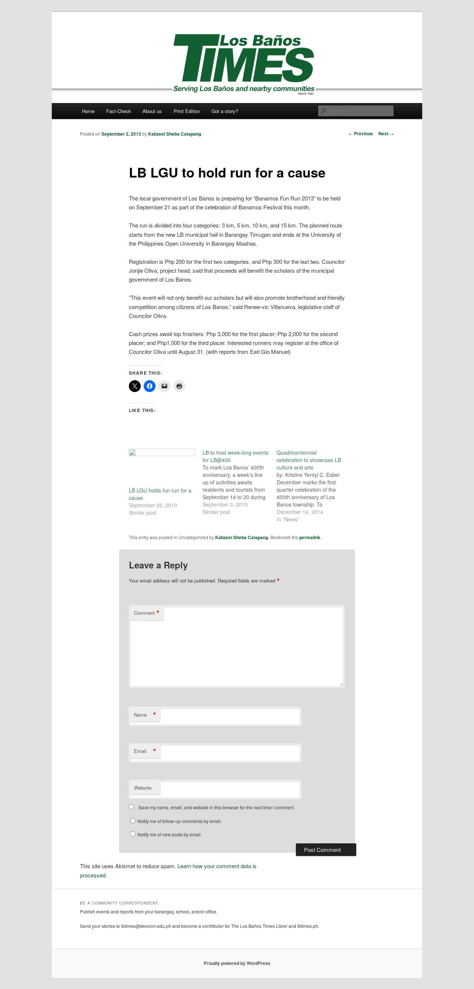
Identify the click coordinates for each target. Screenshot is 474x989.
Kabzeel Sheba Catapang (174, 133)
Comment (147, 613)
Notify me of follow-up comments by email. (179, 821)
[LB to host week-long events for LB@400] (239, 482)
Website (142, 787)
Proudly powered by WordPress (237, 963)
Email (145, 751)
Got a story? (224, 111)
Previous (360, 133)
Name (145, 715)
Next (386, 133)
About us (152, 111)
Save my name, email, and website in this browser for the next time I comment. (216, 807)
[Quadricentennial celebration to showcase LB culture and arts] (313, 486)
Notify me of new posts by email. (169, 834)
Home (88, 111)
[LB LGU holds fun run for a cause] (162, 468)
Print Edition (187, 111)
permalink (309, 537)
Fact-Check (118, 111)
